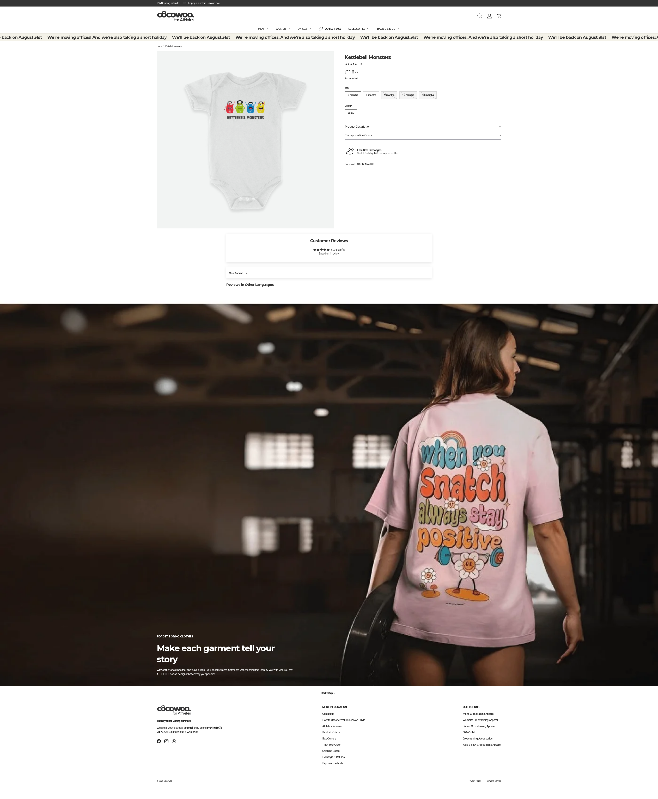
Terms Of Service (493, 781)
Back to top (327, 693)
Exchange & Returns (333, 757)
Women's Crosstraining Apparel (480, 720)
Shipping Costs (330, 751)
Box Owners (329, 738)
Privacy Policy (475, 781)
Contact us (328, 713)
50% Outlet (469, 732)
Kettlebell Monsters (173, 46)
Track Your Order (331, 744)
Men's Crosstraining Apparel (478, 713)
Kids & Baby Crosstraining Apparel (482, 744)
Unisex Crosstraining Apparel (479, 726)
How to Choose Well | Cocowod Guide (343, 720)
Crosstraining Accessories (478, 738)
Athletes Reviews (332, 726)
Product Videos (331, 732)
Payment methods (332, 763)
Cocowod (350, 164)
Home (159, 46)
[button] (499, 16)
